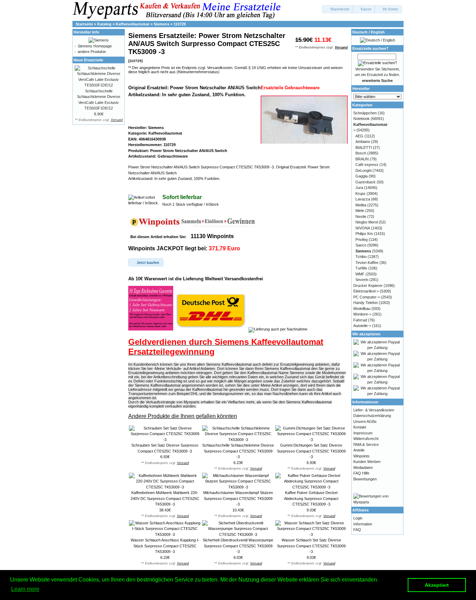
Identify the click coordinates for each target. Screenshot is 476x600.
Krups (360, 193)
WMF (359, 274)
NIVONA (362, 228)
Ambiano (362, 141)
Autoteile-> (362, 326)
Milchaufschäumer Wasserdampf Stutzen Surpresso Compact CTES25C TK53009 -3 (238, 498)
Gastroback (365, 182)
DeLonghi (363, 170)
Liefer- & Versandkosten (373, 410)
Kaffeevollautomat (132, 24)
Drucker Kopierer (368, 285)
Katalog (104, 24)
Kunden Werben (367, 462)
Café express (366, 164)
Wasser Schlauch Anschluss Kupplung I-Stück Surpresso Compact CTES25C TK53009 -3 (165, 546)
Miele (359, 210)
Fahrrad (360, 320)
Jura (359, 187)
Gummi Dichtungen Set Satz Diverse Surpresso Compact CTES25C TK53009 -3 (311, 451)
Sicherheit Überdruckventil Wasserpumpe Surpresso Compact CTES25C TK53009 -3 (238, 546)
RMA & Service (366, 444)
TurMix (361, 268)
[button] (337, 9)
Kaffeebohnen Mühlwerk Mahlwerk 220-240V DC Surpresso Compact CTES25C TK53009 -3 (165, 498)
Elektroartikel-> (366, 291)
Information (362, 524)
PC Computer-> (366, 297)
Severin (361, 280)
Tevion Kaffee (366, 262)
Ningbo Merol (366, 222)
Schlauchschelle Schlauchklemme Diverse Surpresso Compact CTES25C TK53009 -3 (238, 451)
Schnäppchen (365, 113)
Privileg (361, 239)
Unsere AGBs (365, 421)
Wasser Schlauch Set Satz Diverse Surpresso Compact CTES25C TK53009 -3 (311, 546)
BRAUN (362, 159)
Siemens (161, 24)
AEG (359, 136)
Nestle (360, 216)
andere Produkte (92, 52)
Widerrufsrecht (365, 438)
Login (357, 518)
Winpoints (361, 456)
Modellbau (361, 308)
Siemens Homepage (95, 46)
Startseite (84, 24)
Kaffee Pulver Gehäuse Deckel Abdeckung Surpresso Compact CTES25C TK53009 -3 (311, 498)
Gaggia (361, 176)
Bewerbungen (365, 479)
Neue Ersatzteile (88, 60)
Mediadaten (363, 467)
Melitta (360, 205)
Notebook (361, 118)
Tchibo (361, 257)
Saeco (360, 245)
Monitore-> (362, 314)
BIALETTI (363, 147)
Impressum (363, 433)
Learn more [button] (25, 589)
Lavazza (362, 199)
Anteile (358, 450)
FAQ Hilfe (361, 473)
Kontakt (359, 427)
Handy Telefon (365, 303)
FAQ (357, 529)
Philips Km (364, 233)
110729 (180, 24)
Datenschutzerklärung (372, 415)
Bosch (360, 153)
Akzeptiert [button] (437, 585)
